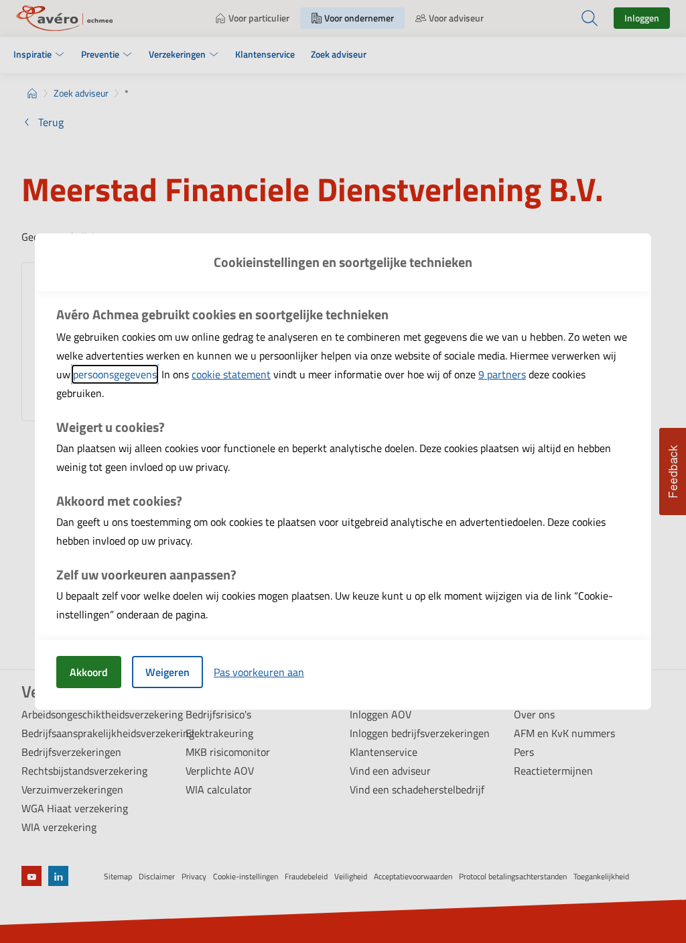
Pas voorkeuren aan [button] (259, 672)
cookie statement (231, 374)
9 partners (502, 374)
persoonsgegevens (115, 374)
